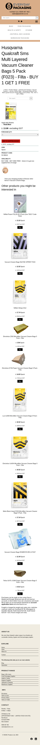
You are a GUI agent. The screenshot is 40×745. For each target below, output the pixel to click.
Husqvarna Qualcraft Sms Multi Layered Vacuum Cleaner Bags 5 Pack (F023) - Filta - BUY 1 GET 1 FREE (20, 92)
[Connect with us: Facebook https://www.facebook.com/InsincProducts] (31, 739)
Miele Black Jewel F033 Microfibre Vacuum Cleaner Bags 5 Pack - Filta (20, 512)
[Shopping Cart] (19, 21)
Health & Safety (14, 30)
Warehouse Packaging (20, 38)
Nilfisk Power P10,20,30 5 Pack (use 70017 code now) (20, 215)
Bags (11, 26)
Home (6, 89)
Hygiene (29, 30)
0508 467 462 (24, 12)
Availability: (6, 158)
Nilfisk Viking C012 (20, 308)
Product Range (13, 89)
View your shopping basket (13, 179)
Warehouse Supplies (7, 684)
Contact (3, 654)
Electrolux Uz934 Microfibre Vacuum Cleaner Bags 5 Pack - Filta (20, 464)
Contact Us (14, 12)
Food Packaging (24, 26)
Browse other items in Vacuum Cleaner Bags (18, 179)
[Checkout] (22, 21)
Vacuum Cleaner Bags (15, 91)
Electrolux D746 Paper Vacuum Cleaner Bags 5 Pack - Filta (20, 369)
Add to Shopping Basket (11, 141)
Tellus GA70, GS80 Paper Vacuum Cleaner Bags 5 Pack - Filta (20, 581)
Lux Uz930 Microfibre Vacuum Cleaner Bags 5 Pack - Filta (20, 416)
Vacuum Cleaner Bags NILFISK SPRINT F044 (20, 262)
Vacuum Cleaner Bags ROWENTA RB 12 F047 (20, 552)
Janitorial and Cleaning (20, 34)
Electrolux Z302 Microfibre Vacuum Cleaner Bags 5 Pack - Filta (20, 337)
